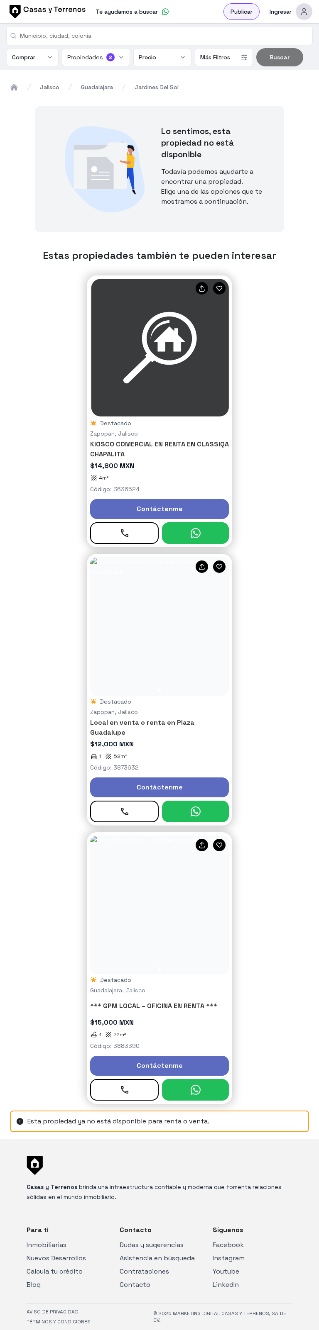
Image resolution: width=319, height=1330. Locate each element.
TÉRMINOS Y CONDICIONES (59, 1321)
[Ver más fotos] (159, 626)
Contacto (135, 1284)
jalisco (49, 87)
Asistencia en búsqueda (157, 1258)
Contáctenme (160, 508)
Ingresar (281, 11)
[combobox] (163, 36)
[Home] (14, 87)
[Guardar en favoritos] (219, 288)
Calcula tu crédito (55, 1271)
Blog (34, 1284)
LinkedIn (226, 1284)
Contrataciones (144, 1271)
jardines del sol (157, 87)
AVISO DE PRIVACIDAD (53, 1311)
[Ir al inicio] (46, 11)
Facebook (228, 1244)
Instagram (229, 1258)
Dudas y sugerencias (152, 1244)
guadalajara (97, 87)
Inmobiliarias (46, 1244)
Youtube (226, 1271)
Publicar (242, 11)
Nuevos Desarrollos (56, 1258)
